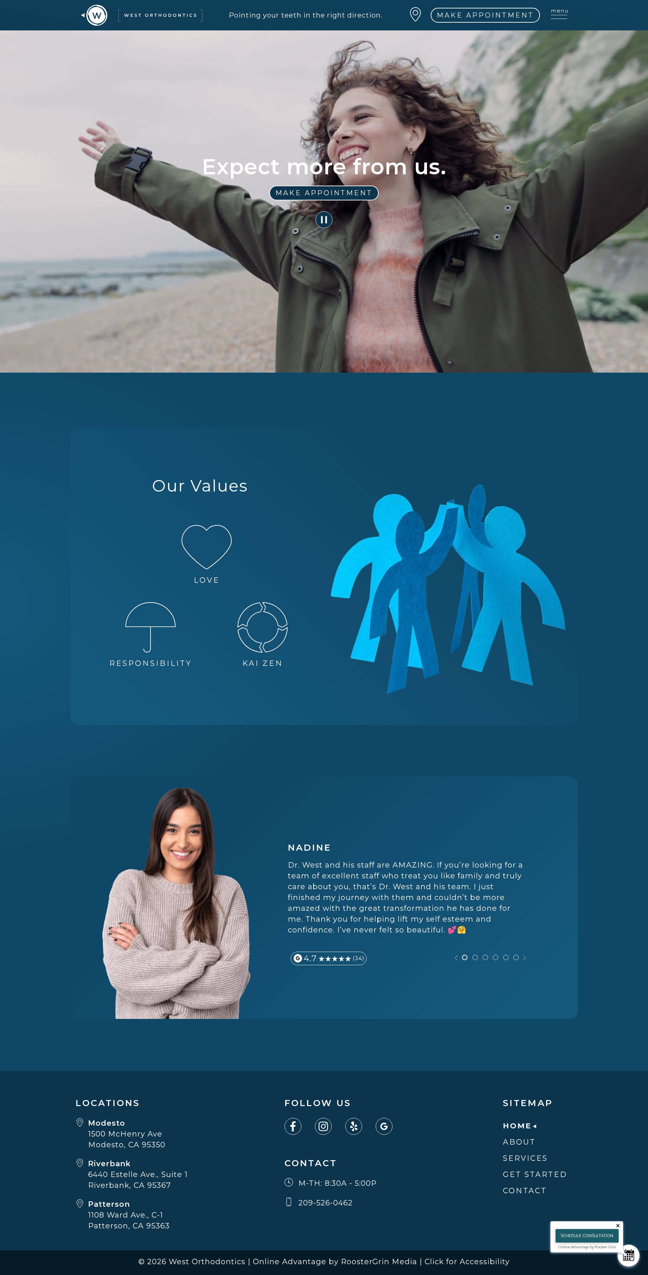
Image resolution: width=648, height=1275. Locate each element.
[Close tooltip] (618, 1225)
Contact (525, 1190)
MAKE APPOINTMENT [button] (324, 193)
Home (517, 1125)
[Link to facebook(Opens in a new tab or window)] (300, 1126)
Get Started (535, 1174)
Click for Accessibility (467, 1261)
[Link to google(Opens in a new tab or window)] (391, 1126)
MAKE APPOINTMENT (485, 15)
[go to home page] (141, 15)
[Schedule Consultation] (629, 1256)
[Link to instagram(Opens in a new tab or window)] (330, 1126)
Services (525, 1158)
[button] (324, 219)
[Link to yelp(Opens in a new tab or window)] (360, 1126)
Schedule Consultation (587, 1235)
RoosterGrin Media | (383, 1261)
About (519, 1142)
